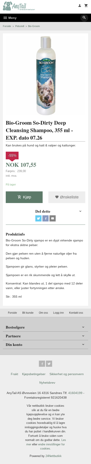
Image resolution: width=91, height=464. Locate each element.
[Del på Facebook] (45, 218)
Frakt (14, 374)
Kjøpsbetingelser (34, 374)
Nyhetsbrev (47, 382)
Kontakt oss (76, 312)
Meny (12, 18)
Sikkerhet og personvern (66, 374)
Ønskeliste (69, 197)
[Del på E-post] (52, 218)
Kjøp (27, 197)
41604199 (75, 393)
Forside (7, 26)
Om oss (43, 312)
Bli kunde (28, 312)
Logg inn (58, 312)
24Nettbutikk (54, 456)
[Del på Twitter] (38, 218)
